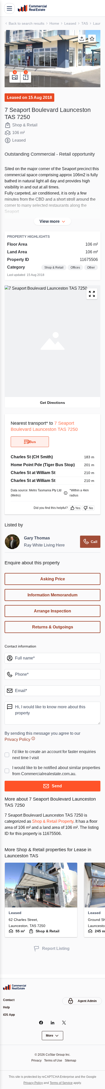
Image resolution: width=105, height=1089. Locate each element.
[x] (64, 1022)
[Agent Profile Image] (12, 547)
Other (91, 274)
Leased (72, 23)
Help (6, 1007)
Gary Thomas (37, 544)
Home (56, 23)
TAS (86, 23)
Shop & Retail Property (57, 833)
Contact (9, 999)
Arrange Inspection (52, 617)
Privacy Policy (18, 745)
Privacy (35, 1060)
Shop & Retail (51, 274)
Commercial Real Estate (32, 8)
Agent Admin (86, 1000)
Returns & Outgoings (53, 633)
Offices (73, 274)
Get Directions (52, 408)
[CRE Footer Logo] (14, 986)
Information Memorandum (52, 601)
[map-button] (91, 300)
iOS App (9, 1015)
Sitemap (72, 1060)
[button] (52, 58)
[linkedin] (52, 1022)
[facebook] (41, 1022)
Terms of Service (61, 1083)
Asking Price (52, 585)
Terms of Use (53, 1060)
